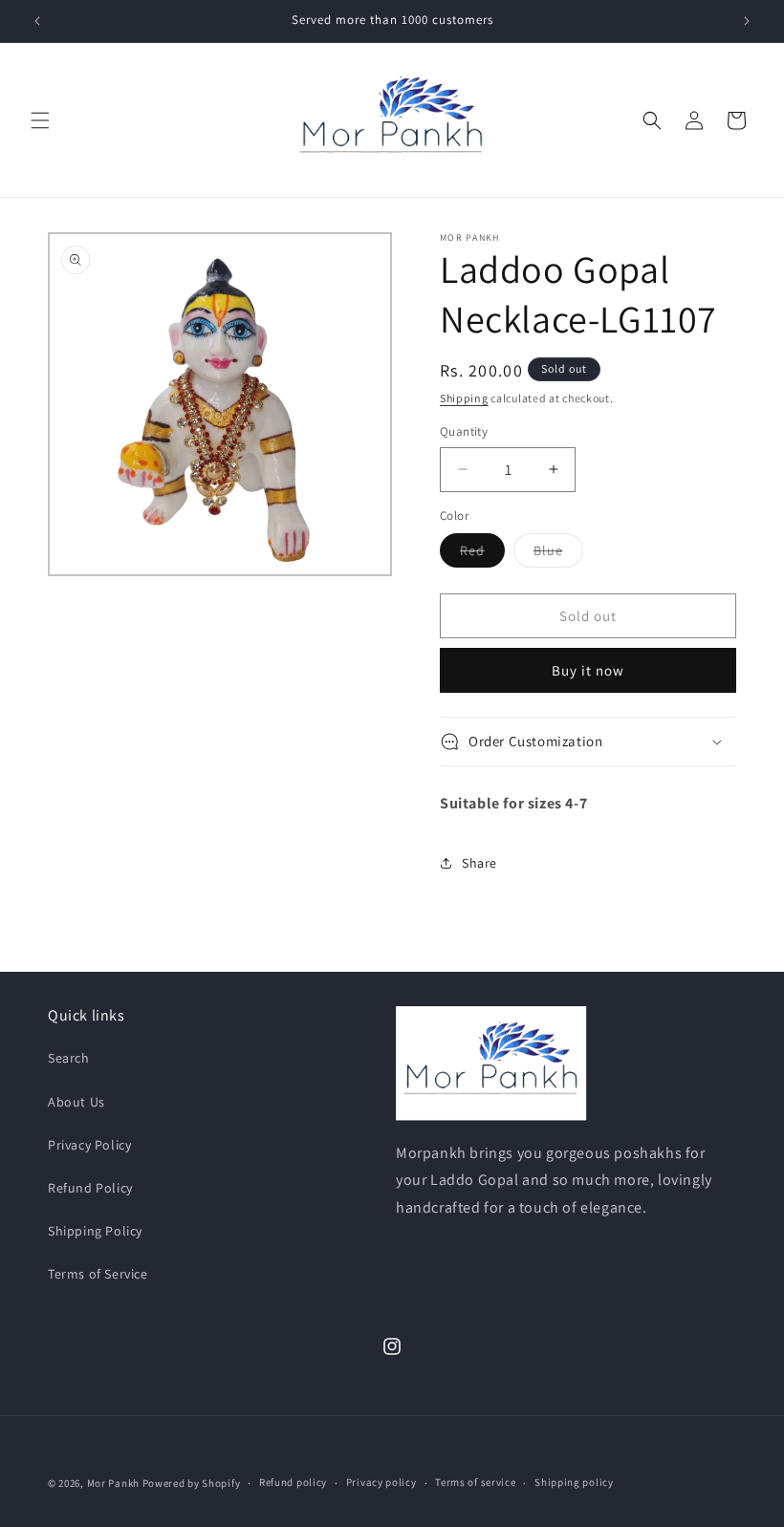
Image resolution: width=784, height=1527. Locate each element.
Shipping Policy (95, 1230)
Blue (558, 554)
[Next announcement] (747, 21)
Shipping (464, 398)
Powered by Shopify (191, 1483)
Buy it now (588, 670)
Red (482, 554)
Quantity (464, 431)
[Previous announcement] (37, 21)
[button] (40, 120)
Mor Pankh (113, 1483)
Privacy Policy (89, 1144)
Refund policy (293, 1482)
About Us (76, 1101)
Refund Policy (90, 1187)
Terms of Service (98, 1273)
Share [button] (479, 862)
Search (69, 1057)
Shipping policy (574, 1482)
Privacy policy (381, 1482)
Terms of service (475, 1482)
